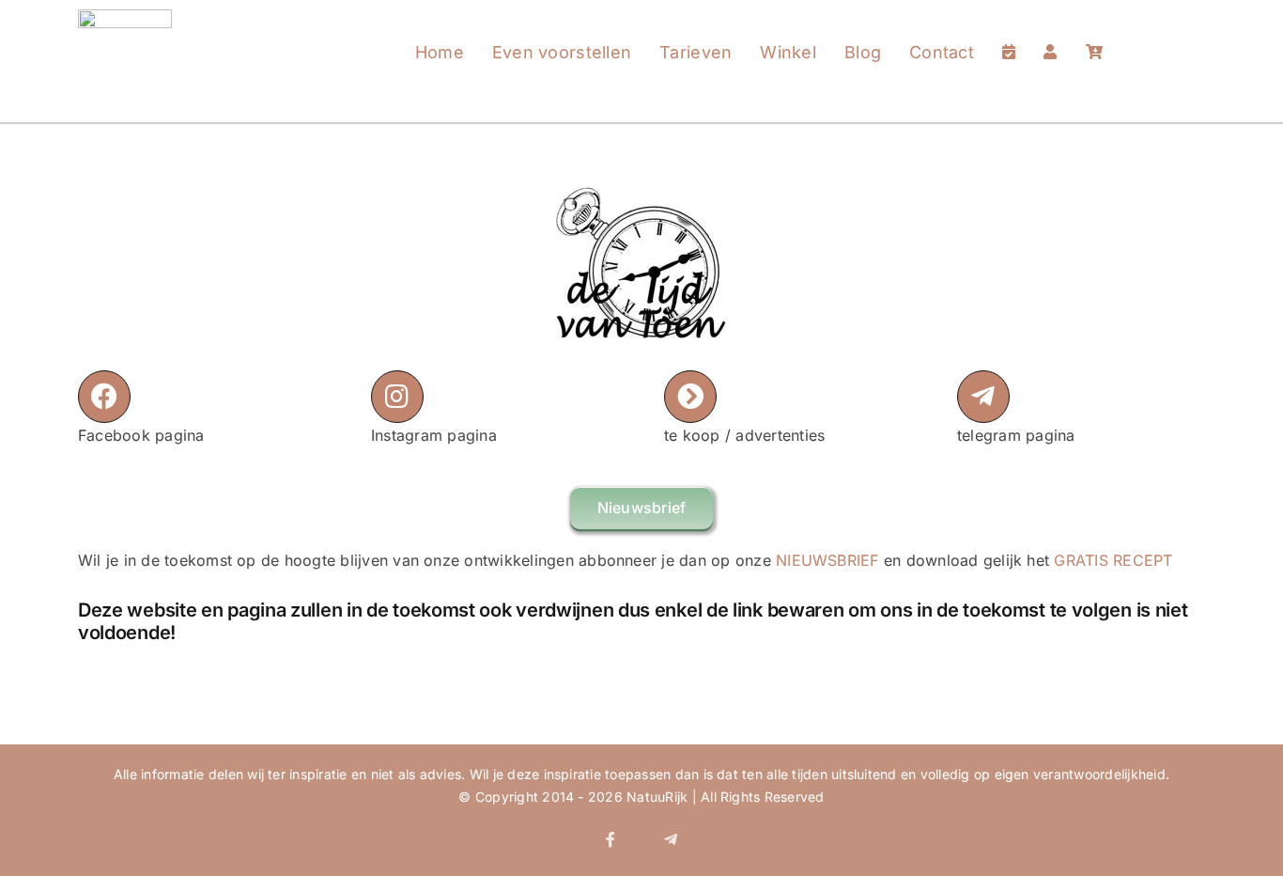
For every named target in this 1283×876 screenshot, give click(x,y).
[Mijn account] (1050, 34)
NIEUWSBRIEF (827, 560)
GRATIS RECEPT (1113, 560)
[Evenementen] (1008, 34)
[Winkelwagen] (1094, 34)
